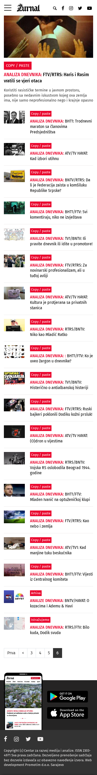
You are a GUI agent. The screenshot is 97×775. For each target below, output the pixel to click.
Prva (11, 652)
